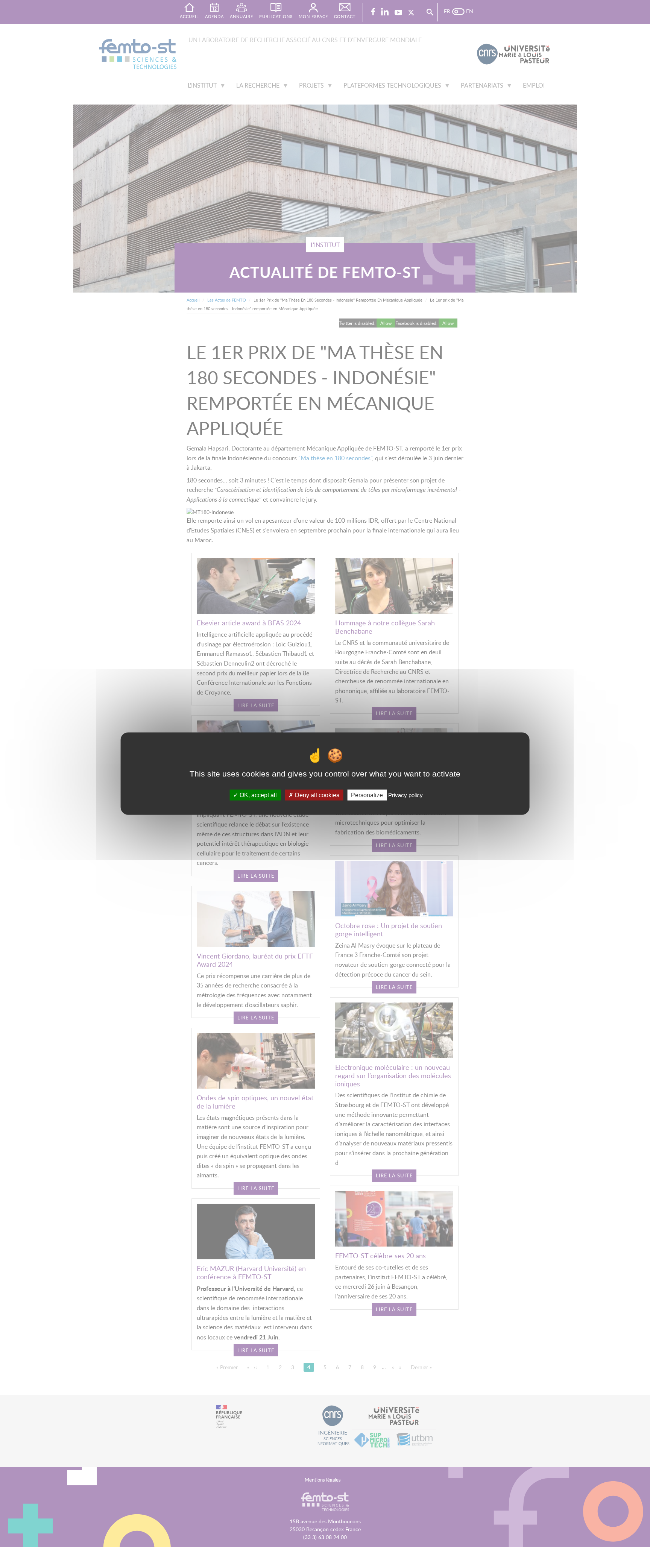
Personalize (367, 795)
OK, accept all (257, 795)
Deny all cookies (316, 795)
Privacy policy (405, 795)
